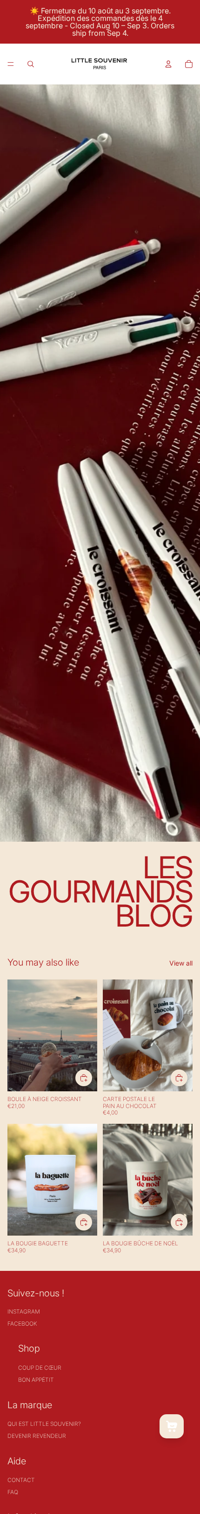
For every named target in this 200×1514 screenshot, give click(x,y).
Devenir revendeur (36, 1435)
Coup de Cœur (39, 1367)
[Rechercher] (30, 64)
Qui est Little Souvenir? (44, 1423)
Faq (12, 1491)
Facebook (22, 1323)
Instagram (23, 1311)
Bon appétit (36, 1379)
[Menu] (10, 64)
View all (181, 963)
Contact (21, 1479)
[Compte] (168, 64)
